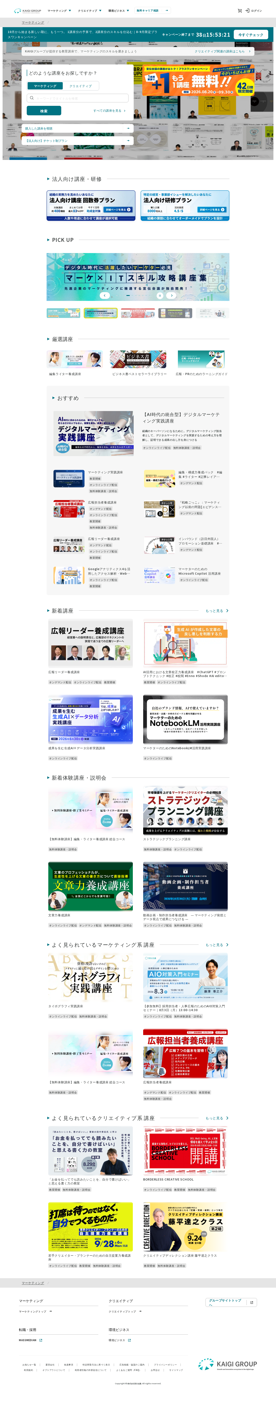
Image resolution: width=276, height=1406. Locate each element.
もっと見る (214, 610)
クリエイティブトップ (122, 1311)
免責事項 (70, 1364)
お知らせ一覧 (31, 1364)
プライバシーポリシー (167, 1364)
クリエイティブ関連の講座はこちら (220, 51)
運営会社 (52, 1364)
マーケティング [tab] (57, 10)
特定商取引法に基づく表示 (98, 1364)
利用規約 (30, 1370)
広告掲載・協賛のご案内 (134, 1364)
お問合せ (157, 1370)
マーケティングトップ (32, 1311)
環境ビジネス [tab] (116, 10)
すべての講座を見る (107, 110)
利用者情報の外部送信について (93, 1370)
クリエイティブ (80, 86)
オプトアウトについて (56, 1370)
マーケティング (33, 22)
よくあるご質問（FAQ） (131, 1370)
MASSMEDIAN (27, 1340)
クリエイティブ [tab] (87, 10)
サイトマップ (176, 1370)
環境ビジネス (117, 1340)
